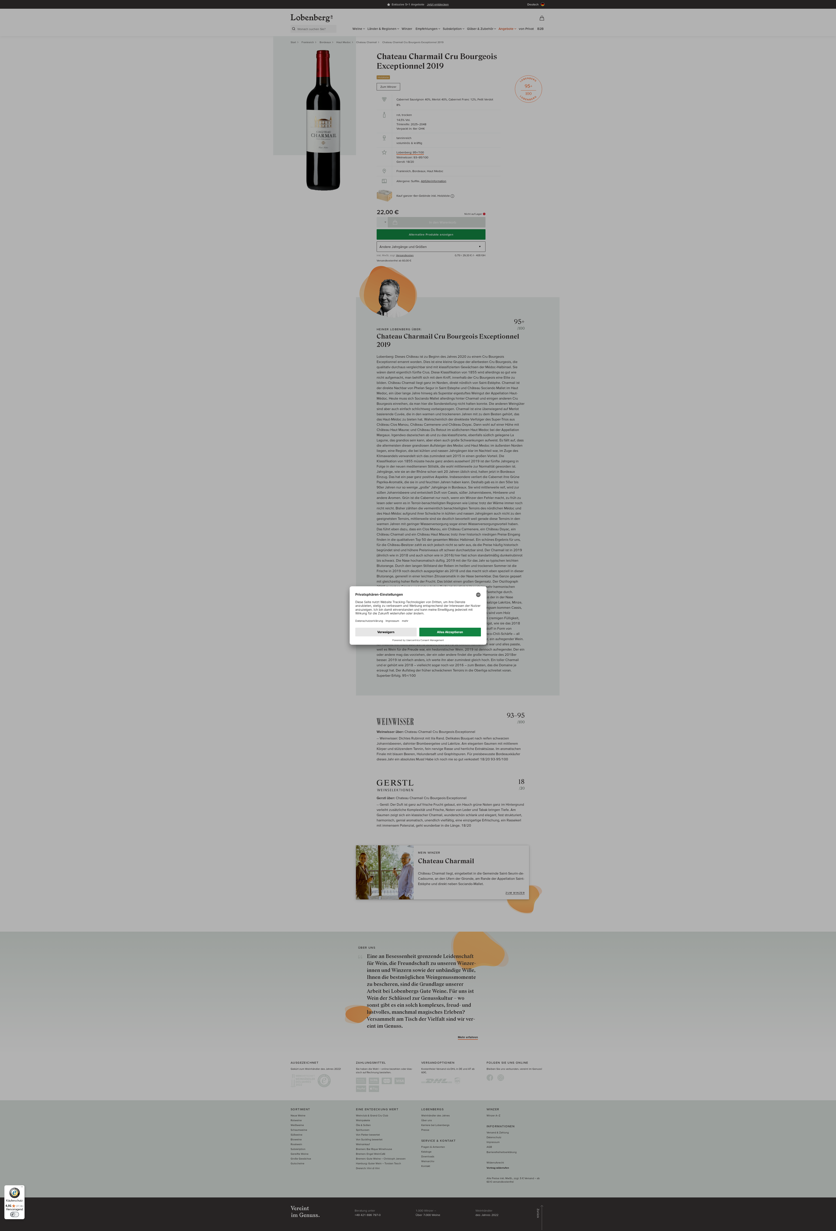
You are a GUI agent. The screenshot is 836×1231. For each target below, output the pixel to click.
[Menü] (22, 1187)
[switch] (14, 1214)
